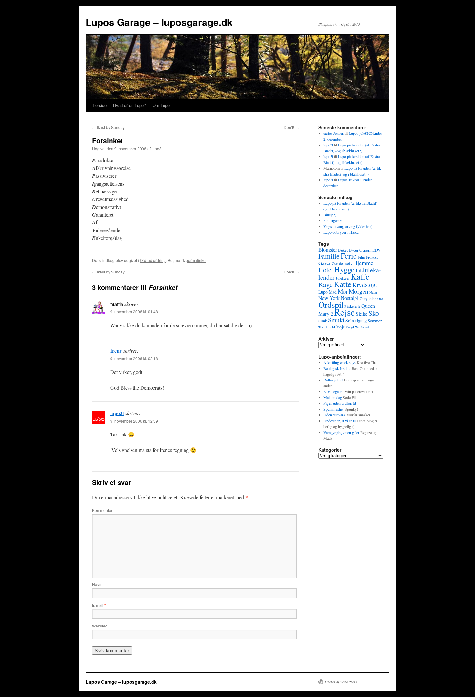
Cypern (365, 250)
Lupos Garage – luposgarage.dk (159, 22)
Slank (322, 320)
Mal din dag (332, 397)
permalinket (196, 260)
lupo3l (157, 148)
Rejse (344, 312)
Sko (373, 312)
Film (361, 257)
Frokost (372, 257)
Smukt (336, 320)
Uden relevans (334, 414)
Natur (373, 292)
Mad (333, 292)
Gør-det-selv (342, 263)
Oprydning (368, 298)
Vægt (349, 327)
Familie (329, 256)
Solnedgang (356, 320)
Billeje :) (329, 214)
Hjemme (363, 263)
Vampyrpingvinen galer (341, 432)
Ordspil (330, 304)
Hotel (325, 269)
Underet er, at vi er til (339, 420)
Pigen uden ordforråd (339, 403)
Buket (343, 250)
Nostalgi (350, 298)
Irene (116, 350)
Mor (343, 291)
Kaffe (360, 276)
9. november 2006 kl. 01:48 (134, 311)
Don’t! (291, 127)
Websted (100, 625)
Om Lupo (161, 105)
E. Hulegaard (333, 391)
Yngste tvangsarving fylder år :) (347, 226)
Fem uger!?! (332, 220)
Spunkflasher (333, 409)
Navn (98, 584)
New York (329, 298)
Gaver (324, 263)
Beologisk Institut (337, 368)
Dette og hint (333, 379)
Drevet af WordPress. (341, 681)
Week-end (362, 327)
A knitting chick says (339, 362)
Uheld (330, 326)
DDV (376, 250)
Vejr (340, 326)
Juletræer (343, 278)
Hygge (344, 269)
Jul (358, 270)
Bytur (353, 250)
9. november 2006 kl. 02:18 (134, 358)
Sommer (375, 321)
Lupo (323, 292)
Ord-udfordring (153, 260)
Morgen (358, 291)
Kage (325, 284)
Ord (380, 298)
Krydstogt (364, 285)
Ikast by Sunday (108, 127)
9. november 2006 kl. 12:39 (134, 421)
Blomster (327, 249)
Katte (342, 283)
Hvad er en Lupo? (129, 105)
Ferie (349, 256)
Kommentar (102, 510)
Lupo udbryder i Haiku (341, 232)
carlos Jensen (333, 133)
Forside (100, 105)
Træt (321, 327)
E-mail (99, 605)
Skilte (361, 313)
